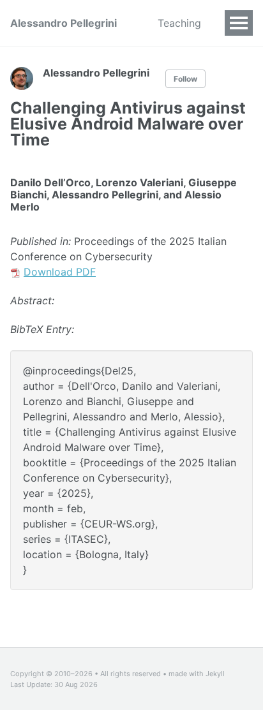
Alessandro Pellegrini (63, 23)
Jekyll (215, 673)
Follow (185, 79)
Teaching (179, 23)
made (178, 673)
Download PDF (60, 271)
